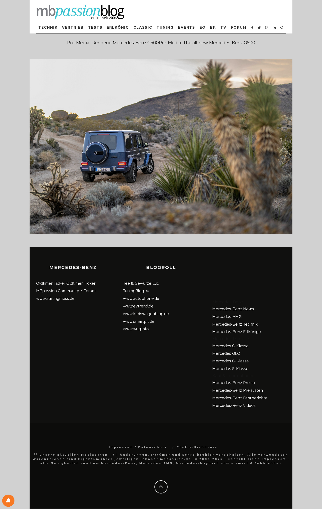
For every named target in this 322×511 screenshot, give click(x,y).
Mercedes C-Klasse (230, 346)
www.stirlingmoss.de (55, 298)
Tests (95, 27)
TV (223, 27)
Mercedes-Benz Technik (235, 324)
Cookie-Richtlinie (197, 447)
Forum (239, 27)
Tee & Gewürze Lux (141, 283)
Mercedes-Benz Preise (233, 382)
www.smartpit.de (138, 321)
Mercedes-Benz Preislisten (237, 390)
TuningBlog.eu (136, 290)
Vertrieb (72, 27)
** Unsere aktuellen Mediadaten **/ (74, 454)
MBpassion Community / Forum (66, 290)
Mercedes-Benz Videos (234, 405)
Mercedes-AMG (227, 316)
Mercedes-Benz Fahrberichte (239, 398)
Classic (142, 27)
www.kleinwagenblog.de (146, 313)
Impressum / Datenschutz (138, 447)
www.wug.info (136, 329)
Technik (48, 27)
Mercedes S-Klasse (230, 368)
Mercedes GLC (226, 353)
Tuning (165, 27)
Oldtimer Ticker (50, 283)
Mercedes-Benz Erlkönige (236, 331)
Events (186, 27)
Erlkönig (118, 27)
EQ (203, 27)
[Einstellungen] (8, 501)
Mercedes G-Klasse (230, 361)
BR (213, 27)
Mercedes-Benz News (233, 309)
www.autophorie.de (141, 298)
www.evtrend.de (138, 306)
